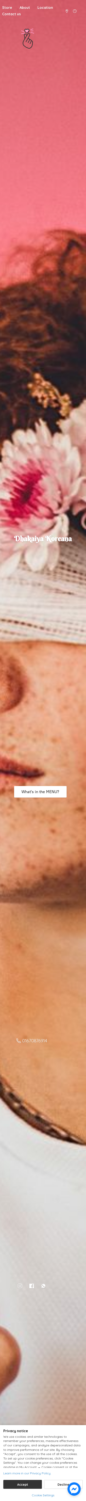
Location (45, 7)
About (25, 7)
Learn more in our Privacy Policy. (27, 1473)
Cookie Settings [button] (43, 1495)
